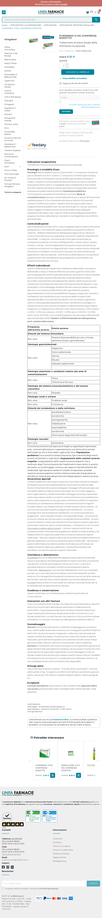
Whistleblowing (59, 861)
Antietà (7, 71)
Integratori (10, 39)
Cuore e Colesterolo (9, 92)
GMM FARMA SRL (84, 51)
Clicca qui (84, 141)
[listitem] (44, 760)
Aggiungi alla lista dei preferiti (75, 83)
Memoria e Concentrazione (11, 155)
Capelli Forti (9, 81)
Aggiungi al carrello (77, 72)
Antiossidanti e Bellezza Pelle (10, 75)
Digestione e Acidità (10, 109)
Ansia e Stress (10, 63)
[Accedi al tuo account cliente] (95, 12)
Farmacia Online (61, 719)
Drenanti (8, 114)
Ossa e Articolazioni (9, 161)
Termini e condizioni (61, 846)
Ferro (6, 128)
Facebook (3, 867)
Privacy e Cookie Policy (63, 850)
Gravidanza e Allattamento (10, 145)
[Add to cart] (52, 775)
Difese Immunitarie (9, 48)
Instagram (7, 868)
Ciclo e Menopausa (12, 97)
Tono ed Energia (11, 174)
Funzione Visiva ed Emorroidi (12, 139)
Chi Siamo (57, 842)
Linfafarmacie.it (17, 896)
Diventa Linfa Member (51, 2)
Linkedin (12, 868)
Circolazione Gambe (9, 85)
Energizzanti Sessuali (9, 119)
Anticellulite (9, 67)
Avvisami (66, 111)
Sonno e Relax (10, 170)
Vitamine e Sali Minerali (10, 54)
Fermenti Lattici (11, 124)
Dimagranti (9, 104)
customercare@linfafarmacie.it (15, 860)
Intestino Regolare (12, 150)
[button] (29, 760)
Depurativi (8, 101)
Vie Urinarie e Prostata (10, 179)
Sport (6, 166)
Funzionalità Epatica (9, 133)
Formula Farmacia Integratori (12, 185)
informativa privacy (50, 889)
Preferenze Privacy (61, 854)
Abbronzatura (10, 59)
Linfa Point (57, 839)
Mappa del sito (59, 857)
